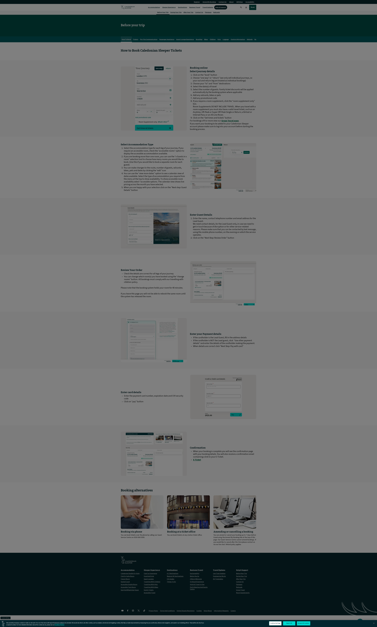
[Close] (374, 623)
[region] (188, 623)
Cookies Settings (275, 623)
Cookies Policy (59, 625)
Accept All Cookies (303, 623)
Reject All (289, 623)
